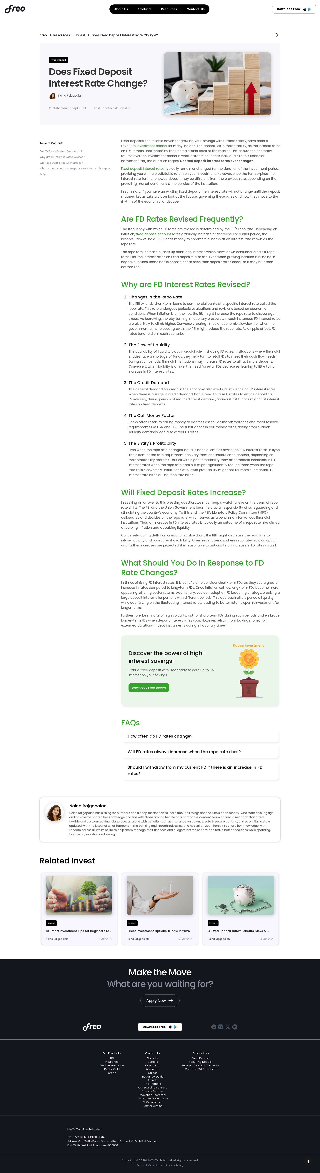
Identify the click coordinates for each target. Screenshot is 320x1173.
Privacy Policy (174, 1165)
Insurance (112, 1062)
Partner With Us (152, 1106)
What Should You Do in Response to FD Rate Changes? (75, 169)
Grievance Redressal (153, 1095)
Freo (43, 35)
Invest (80, 35)
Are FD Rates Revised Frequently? (61, 151)
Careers (152, 1062)
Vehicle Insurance (112, 1065)
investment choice (152, 146)
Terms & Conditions (150, 1165)
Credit (112, 1073)
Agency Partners (153, 1091)
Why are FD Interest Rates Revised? (62, 157)
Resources (61, 35)
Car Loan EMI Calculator (200, 1069)
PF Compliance (153, 1102)
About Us (153, 1058)
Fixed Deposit (200, 1058)
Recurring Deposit (200, 1062)
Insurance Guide (153, 1076)
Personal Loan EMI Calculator (201, 1065)
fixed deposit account (153, 234)
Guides (152, 1073)
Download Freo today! (149, 687)
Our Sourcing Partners (152, 1087)
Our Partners (152, 1084)
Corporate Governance (152, 1098)
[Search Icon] (276, 35)
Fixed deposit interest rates (142, 168)
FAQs (43, 174)
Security (152, 1080)
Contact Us (152, 1065)
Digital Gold (112, 1069)
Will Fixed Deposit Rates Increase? (61, 163)
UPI (112, 1058)
